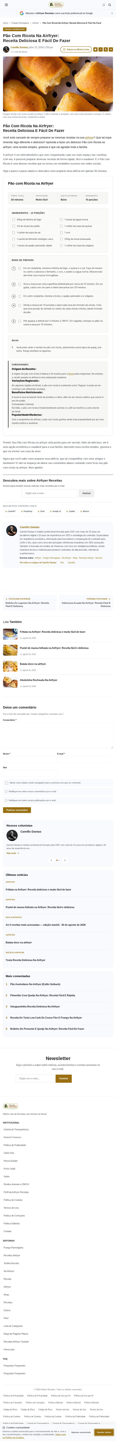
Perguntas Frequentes (15, 1365)
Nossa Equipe (11, 1160)
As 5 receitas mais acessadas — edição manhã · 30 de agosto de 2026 (46, 925)
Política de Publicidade (15, 1145)
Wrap (75, 558)
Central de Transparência (16, 1129)
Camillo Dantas (19, 47)
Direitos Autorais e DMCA (16, 1184)
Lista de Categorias (13, 1325)
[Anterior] (51, 860)
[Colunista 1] (57, 860)
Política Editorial (11, 1223)
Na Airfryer (66, 558)
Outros (7, 1310)
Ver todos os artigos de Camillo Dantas (38, 562)
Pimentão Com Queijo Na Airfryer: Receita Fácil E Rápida (42, 995)
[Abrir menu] (6, 5)
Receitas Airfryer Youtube (16, 1341)
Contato (7, 1231)
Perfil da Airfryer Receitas (16, 1192)
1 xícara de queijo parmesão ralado (34, 245)
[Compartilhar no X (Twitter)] (106, 49)
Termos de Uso (11, 1207)
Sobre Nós (9, 1153)
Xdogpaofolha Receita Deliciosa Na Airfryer (35, 1006)
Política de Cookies (13, 1200)
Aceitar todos (104, 1432)
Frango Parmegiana (20, 23)
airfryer (89, 137)
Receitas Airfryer (86, 558)
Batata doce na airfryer (33, 664)
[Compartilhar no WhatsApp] (95, 49)
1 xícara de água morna (76, 219)
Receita (98, 558)
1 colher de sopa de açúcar (78, 226)
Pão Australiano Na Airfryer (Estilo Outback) (35, 984)
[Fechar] (112, 13)
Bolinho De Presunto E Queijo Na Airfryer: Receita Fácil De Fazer (47, 1029)
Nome (6, 754)
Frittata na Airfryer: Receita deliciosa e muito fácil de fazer (52, 632)
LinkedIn (71, 562)
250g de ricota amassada (77, 239)
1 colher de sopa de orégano (79, 245)
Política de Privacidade (13, 1395)
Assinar (86, 493)
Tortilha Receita (11, 1263)
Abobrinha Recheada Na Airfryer (38, 680)
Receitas (8, 1302)
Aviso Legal (9, 1168)
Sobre (7, 1176)
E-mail (61, 754)
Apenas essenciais (81, 1432)
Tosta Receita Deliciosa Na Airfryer (25, 960)
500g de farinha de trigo (29, 219)
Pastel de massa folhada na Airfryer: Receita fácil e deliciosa (54, 648)
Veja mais (15, 853)
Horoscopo (9, 1349)
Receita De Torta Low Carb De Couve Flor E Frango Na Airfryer (46, 1017)
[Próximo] (65, 860)
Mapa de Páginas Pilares (16, 1333)
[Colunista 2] (59, 860)
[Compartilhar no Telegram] (111, 49)
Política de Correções (14, 1215)
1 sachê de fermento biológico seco (35, 239)
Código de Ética (10, 1409)
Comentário (9, 720)
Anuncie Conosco (12, 1137)
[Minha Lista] (103, 4)
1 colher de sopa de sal (28, 232)
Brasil (71, 373)
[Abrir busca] (109, 5)
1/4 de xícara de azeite (28, 226)
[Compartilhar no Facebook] (100, 49)
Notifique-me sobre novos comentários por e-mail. (33, 791)
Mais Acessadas (14, 917)
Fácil (6, 1318)
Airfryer (35, 23)
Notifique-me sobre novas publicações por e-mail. (32, 800)
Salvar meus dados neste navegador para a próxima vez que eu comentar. (45, 783)
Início (5, 23)
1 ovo (67, 232)
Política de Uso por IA (60, 1395)
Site (62, 562)
